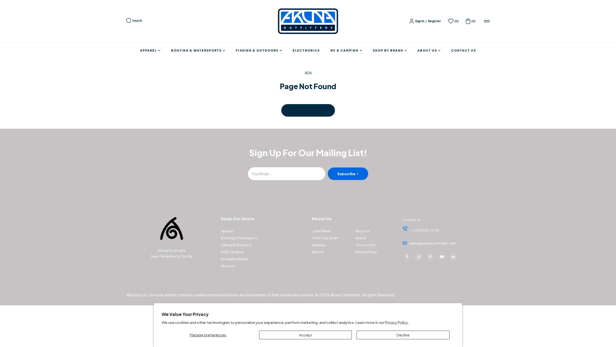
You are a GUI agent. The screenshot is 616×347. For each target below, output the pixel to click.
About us (362, 231)
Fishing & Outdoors (257, 50)
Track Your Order (325, 238)
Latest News (321, 231)
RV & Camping (345, 50)
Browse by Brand (234, 259)
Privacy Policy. (397, 322)
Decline (403, 335)
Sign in (419, 21)
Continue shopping (308, 110)
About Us (427, 50)
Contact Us (463, 50)
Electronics (306, 50)
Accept (305, 335)
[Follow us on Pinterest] (430, 256)
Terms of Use (365, 245)
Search (137, 20)
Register (434, 21)
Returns (318, 252)
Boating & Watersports (196, 50)
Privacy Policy (366, 252)
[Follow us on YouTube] (441, 256)
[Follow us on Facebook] (407, 256)
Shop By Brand (388, 50)
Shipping (319, 245)
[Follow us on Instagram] (418, 256)
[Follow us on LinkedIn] (453, 256)
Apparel (148, 50)
